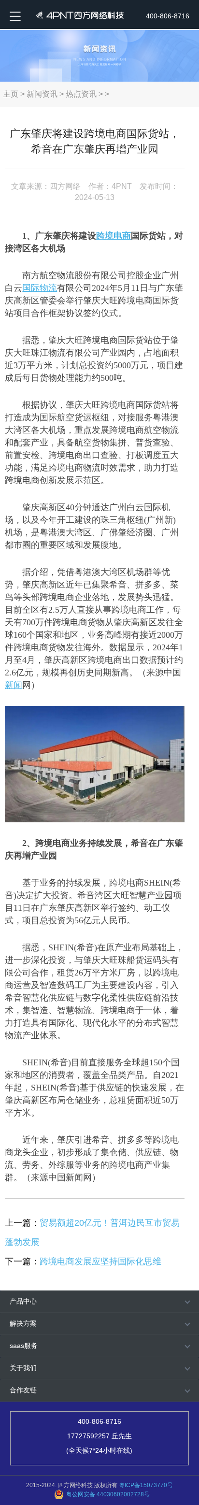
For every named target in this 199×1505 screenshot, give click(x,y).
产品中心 (23, 1301)
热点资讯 (81, 94)
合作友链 (23, 1390)
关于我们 (23, 1368)
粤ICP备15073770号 (146, 1485)
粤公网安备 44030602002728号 (108, 1494)
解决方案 (23, 1323)
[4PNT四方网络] (78, 14)
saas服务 (24, 1345)
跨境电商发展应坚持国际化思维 (100, 1261)
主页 (10, 94)
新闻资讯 (42, 94)
